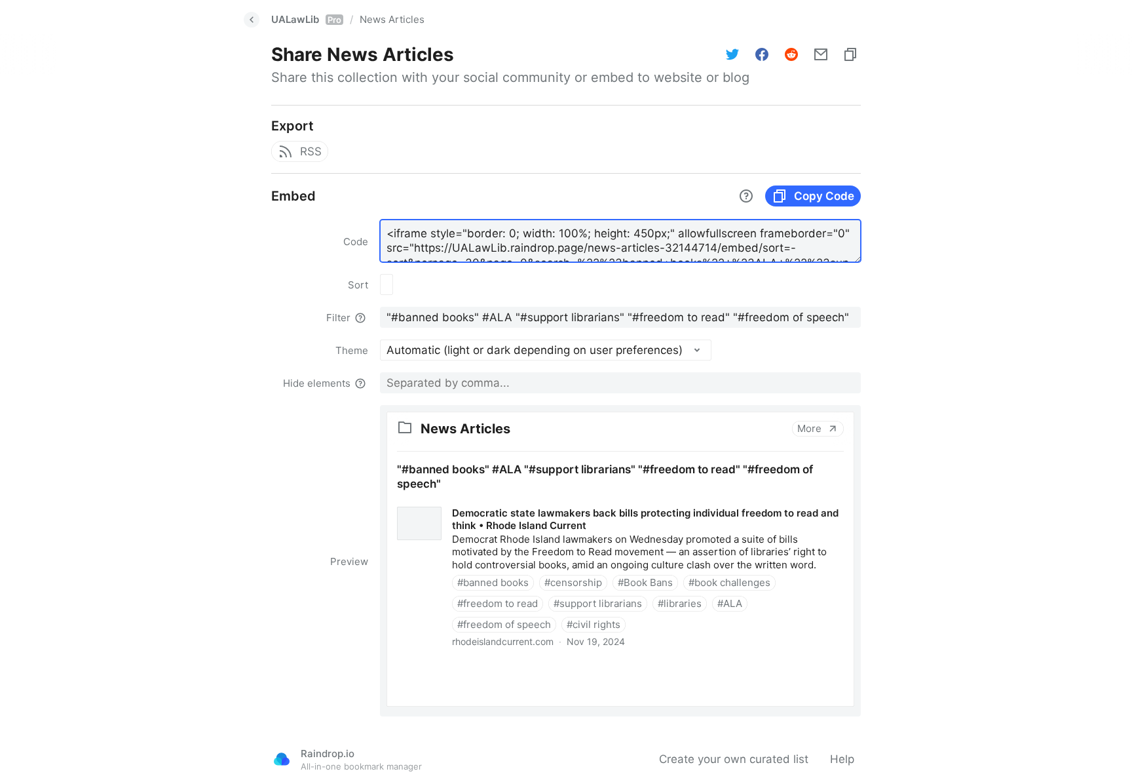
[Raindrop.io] (281, 759)
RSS (311, 151)
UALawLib (306, 19)
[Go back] (251, 20)
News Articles (392, 19)
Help (842, 759)
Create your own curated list (733, 759)
